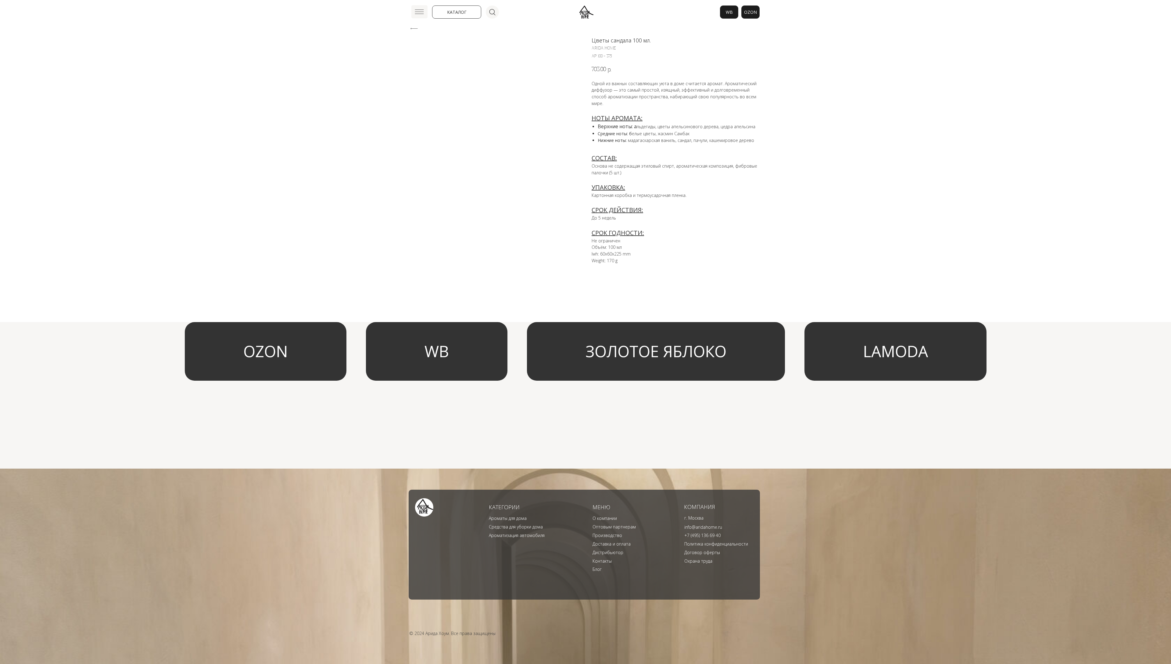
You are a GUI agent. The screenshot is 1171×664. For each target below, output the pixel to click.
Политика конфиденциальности (716, 544)
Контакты (602, 561)
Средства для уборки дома (516, 527)
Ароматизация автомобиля (517, 535)
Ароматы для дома (508, 518)
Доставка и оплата (612, 544)
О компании (605, 518)
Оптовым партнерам (614, 527)
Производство (607, 535)
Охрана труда (698, 561)
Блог (597, 569)
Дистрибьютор (608, 552)
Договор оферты (702, 552)
